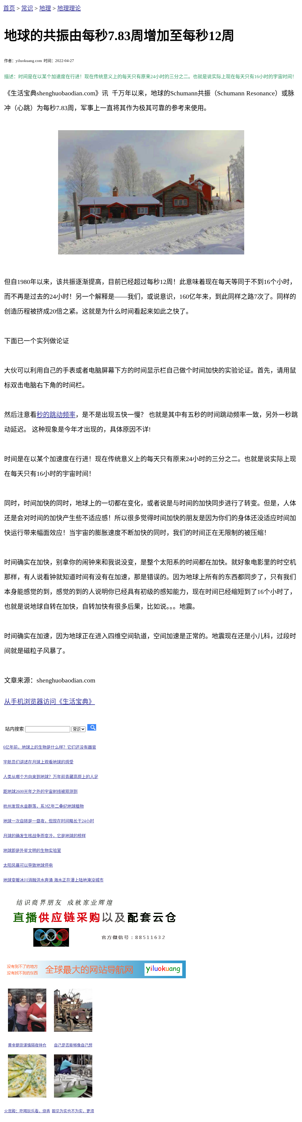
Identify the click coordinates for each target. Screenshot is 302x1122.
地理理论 (69, 8)
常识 (27, 8)
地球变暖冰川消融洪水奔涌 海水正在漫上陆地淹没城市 (53, 880)
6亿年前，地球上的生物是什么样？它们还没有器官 (49, 747)
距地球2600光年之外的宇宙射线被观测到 (40, 791)
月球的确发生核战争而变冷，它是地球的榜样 (44, 836)
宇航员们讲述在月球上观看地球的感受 (38, 762)
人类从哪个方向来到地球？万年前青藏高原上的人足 (50, 777)
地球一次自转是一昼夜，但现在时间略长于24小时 (48, 821)
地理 (45, 8)
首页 (9, 8)
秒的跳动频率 (56, 414)
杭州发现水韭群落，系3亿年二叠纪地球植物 (43, 806)
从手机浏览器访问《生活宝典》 (49, 701)
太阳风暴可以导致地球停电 (28, 865)
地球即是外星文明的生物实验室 (32, 850)
